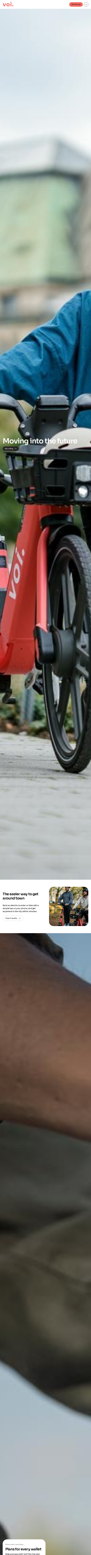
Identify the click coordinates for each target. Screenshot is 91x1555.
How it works (11, 918)
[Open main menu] (86, 4)
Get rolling (9, 449)
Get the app (76, 4)
